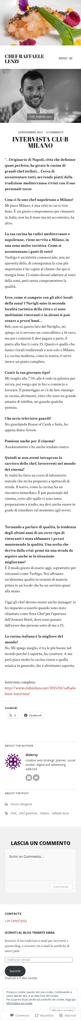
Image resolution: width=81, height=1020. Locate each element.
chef (13, 813)
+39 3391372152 (16, 921)
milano (44, 813)
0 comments (54, 132)
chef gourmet (28, 813)
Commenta (61, 886)
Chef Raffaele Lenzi (24, 59)
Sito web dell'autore (36, 777)
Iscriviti (15, 971)
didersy (32, 755)
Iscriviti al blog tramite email (30, 932)
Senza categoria (21, 804)
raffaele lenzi (60, 813)
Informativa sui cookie (19, 1003)
